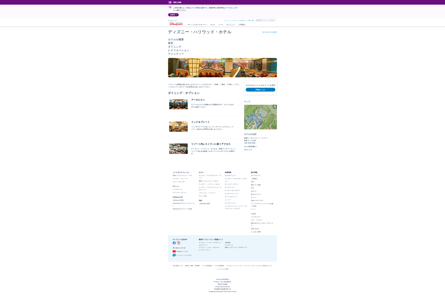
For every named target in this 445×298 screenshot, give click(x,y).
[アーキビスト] (204, 105)
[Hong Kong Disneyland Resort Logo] (176, 24)
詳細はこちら (260, 90)
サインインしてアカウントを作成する (235, 20)
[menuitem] (176, 14)
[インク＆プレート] (204, 127)
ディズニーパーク (204, 250)
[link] (260, 117)
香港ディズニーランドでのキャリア (236, 247)
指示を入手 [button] (248, 150)
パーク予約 (195, 8)
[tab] (222, 39)
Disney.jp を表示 (172, 20)
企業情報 (227, 243)
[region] (173, 14)
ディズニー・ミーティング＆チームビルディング (210, 244)
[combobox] (266, 20)
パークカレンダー (231, 8)
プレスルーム (229, 245)
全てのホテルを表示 (269, 32)
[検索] (257, 20)
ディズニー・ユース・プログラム (209, 247)
